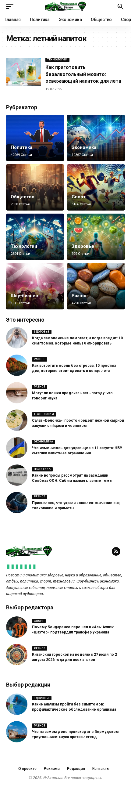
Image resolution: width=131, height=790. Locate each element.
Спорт (79, 197)
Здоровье (83, 246)
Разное (80, 295)
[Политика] (35, 138)
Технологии (57, 59)
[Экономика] (96, 138)
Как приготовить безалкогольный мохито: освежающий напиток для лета (83, 74)
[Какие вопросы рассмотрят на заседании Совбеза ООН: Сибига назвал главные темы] (16, 475)
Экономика (84, 147)
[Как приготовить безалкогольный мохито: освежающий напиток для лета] (23, 72)
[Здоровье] (96, 237)
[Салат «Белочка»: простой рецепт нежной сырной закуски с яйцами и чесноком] (16, 420)
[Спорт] (96, 187)
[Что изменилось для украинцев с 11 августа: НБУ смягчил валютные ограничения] (16, 447)
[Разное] (96, 286)
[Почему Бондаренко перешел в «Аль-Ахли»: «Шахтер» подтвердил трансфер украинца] (16, 627)
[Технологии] (35, 237)
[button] (11, 6)
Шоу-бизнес (24, 295)
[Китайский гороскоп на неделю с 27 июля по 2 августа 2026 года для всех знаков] (16, 654)
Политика (21, 147)
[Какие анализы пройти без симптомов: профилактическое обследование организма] (16, 704)
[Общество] (35, 187)
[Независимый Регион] (65, 6)
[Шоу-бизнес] (35, 286)
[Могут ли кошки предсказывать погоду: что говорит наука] (16, 392)
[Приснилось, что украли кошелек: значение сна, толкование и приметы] (16, 502)
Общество (22, 197)
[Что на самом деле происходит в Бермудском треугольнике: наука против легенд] (16, 731)
